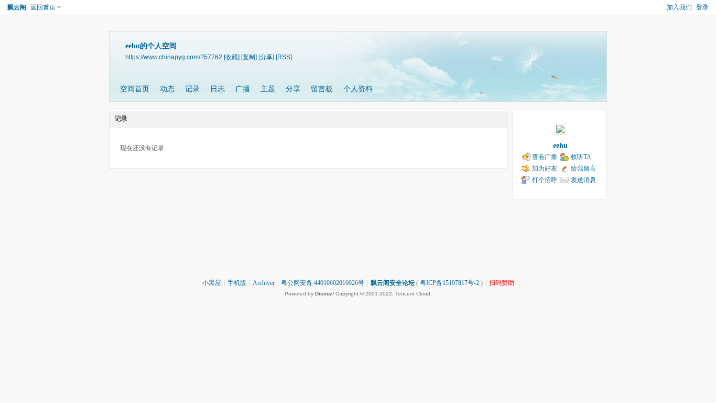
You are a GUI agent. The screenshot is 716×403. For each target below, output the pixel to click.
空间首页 (134, 89)
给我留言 (583, 168)
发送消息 (583, 180)
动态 (167, 89)
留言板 (322, 89)
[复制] (249, 57)
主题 (268, 89)
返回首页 (43, 7)
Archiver (264, 283)
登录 (702, 7)
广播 (242, 89)
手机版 (236, 283)
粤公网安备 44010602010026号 (322, 283)
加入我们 (679, 7)
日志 (217, 89)
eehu (560, 146)
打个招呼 (544, 180)
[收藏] (232, 57)
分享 (293, 89)
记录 (192, 89)
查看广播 (544, 157)
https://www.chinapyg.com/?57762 (173, 57)
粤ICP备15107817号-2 (449, 283)
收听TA (581, 157)
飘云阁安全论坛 (393, 283)
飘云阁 (16, 7)
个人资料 (358, 89)
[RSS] (284, 57)
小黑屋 (211, 283)
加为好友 (544, 168)
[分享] (266, 57)
